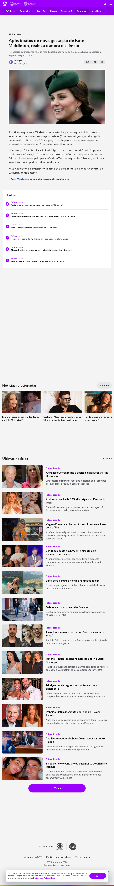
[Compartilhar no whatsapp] (87, 62)
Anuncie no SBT (33, 857)
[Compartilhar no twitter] (102, 62)
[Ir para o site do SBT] (72, 846)
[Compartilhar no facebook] (94, 62)
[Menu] (111, 4)
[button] (21, 409)
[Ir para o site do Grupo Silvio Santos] (52, 846)
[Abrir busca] (105, 4)
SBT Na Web (15, 34)
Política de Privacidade (44, 878)
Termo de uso (82, 857)
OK (97, 875)
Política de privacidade (58, 857)
